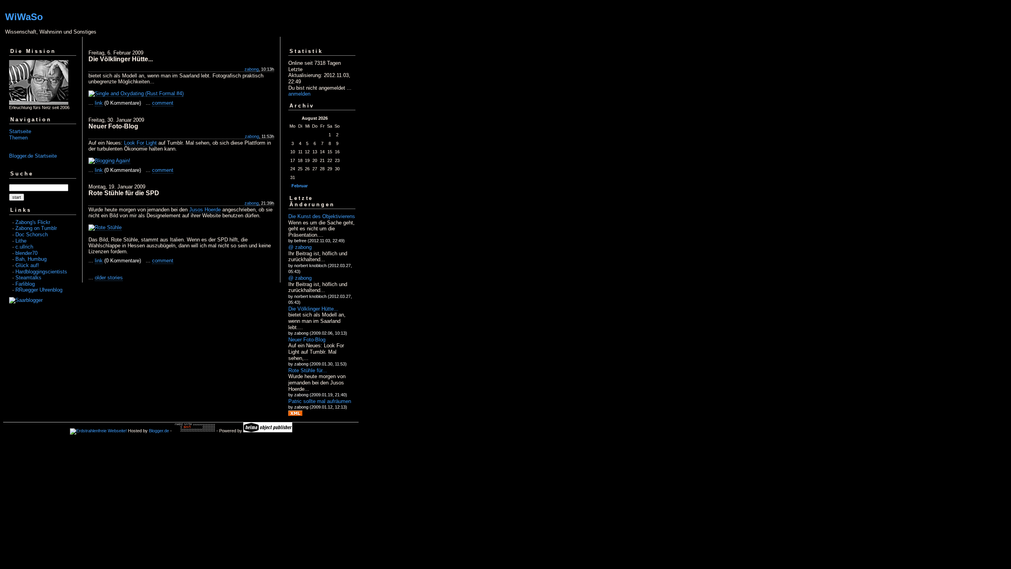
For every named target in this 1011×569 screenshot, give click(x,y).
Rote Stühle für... (307, 370)
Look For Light (140, 143)
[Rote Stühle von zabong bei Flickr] (105, 227)
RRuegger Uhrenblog (38, 290)
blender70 (26, 253)
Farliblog (25, 284)
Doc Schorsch (31, 234)
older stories (109, 278)
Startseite (20, 131)
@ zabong (300, 247)
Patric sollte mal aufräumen (319, 401)
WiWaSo (24, 16)
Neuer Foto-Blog (306, 340)
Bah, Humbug (31, 259)
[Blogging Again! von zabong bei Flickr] (109, 161)
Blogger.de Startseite (33, 156)
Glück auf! (27, 265)
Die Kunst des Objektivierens (321, 216)
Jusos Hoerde (205, 210)
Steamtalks (28, 278)
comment (162, 103)
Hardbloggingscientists (41, 272)
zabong (251, 69)
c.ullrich (24, 247)
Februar (299, 185)
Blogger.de (159, 430)
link (99, 103)
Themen (18, 138)
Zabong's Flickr (32, 222)
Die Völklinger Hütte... (313, 309)
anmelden (299, 94)
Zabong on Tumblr (36, 228)
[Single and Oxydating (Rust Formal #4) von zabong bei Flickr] (136, 93)
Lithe (20, 241)
